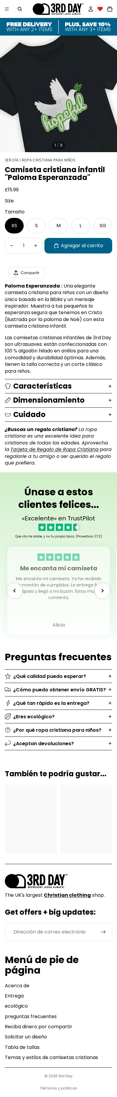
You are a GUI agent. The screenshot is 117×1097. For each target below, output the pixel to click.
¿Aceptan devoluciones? (43, 743)
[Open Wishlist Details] (100, 9)
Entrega (14, 995)
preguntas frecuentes (31, 1016)
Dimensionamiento (49, 400)
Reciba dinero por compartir (38, 1026)
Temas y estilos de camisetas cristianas (51, 1057)
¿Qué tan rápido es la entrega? (51, 703)
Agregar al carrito (82, 245)
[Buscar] (19, 9)
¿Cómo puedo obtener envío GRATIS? (59, 689)
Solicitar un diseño (26, 1036)
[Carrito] (109, 9)
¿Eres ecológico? (34, 716)
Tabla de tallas (22, 1047)
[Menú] (7, 9)
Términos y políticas (58, 1088)
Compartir (30, 272)
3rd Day (65, 1075)
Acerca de (17, 985)
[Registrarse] (103, 932)
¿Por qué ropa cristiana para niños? (57, 730)
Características (42, 386)
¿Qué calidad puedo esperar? (49, 676)
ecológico (16, 1006)
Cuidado (29, 414)
